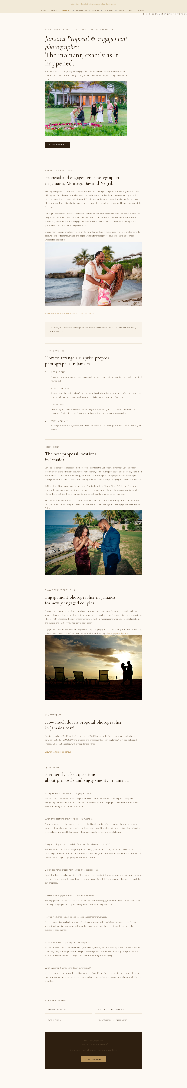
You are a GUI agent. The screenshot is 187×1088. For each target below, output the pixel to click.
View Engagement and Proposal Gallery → (114, 1020)
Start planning (57, 144)
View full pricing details (58, 752)
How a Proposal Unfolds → (58, 1009)
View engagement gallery (117, 633)
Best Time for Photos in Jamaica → (111, 1009)
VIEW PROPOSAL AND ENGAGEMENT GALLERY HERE (69, 313)
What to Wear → (54, 1020)
